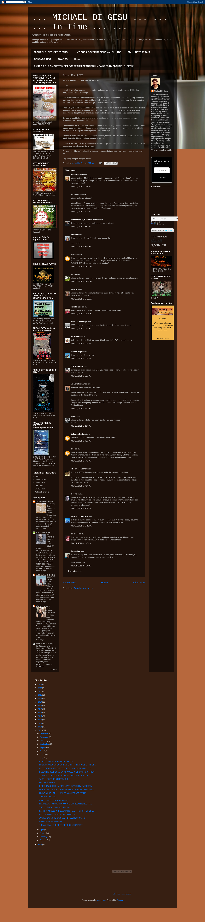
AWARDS (63, 59)
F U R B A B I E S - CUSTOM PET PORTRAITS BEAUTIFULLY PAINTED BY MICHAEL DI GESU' (84, 66)
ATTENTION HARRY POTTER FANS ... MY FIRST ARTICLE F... (65, 768)
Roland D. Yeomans (79, 516)
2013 (40, 723)
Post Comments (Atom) (83, 588)
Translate (160, 224)
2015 (40, 716)
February (44, 837)
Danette (74, 255)
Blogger (120, 900)
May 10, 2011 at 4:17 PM (81, 441)
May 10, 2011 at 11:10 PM (81, 526)
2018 (40, 706)
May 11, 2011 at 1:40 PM (81, 543)
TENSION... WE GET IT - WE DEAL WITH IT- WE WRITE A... (64, 775)
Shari (73, 275)
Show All (53, 669)
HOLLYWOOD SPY (44, 533)
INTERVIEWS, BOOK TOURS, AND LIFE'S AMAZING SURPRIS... (66, 790)
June (42, 755)
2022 (40, 691)
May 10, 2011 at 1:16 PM (81, 358)
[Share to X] (110, 163)
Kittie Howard (77, 175)
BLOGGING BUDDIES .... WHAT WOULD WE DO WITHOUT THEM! (67, 772)
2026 (40, 684)
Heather (74, 289)
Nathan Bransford (42, 492)
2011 (40, 730)
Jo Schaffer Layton (79, 384)
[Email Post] (100, 163)
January (43, 840)
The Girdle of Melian (44, 501)
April (42, 830)
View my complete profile (161, 150)
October (43, 740)
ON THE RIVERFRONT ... (50, 783)
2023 (40, 688)
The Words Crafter (79, 469)
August (43, 748)
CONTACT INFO (42, 59)
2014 (40, 720)
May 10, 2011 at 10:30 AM (81, 266)
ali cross (75, 534)
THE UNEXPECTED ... (48, 797)
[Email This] (105, 163)
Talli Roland (76, 307)
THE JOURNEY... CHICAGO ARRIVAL (55, 807)
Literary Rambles (43, 606)
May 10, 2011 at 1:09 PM (81, 329)
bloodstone (101, 900)
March (43, 833)
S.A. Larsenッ (77, 366)
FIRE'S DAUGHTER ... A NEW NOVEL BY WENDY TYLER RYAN (66, 786)
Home (77, 59)
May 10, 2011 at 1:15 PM (81, 343)
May (42, 758)
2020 (40, 698)
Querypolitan (40, 482)
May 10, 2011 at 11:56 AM (81, 299)
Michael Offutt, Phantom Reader (85, 220)
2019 (40, 702)
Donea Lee (75, 551)
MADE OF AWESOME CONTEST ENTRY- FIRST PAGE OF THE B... (67, 765)
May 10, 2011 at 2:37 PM (81, 409)
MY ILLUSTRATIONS (139, 52)
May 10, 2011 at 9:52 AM (81, 246)
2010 (40, 845)
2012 (40, 727)
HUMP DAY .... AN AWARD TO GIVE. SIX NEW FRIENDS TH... (65, 804)
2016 (40, 713)
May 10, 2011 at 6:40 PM (81, 461)
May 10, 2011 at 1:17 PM (81, 376)
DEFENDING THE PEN (45, 575)
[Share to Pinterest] (116, 163)
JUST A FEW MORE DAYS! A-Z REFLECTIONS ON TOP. (62, 818)
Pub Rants (39, 486)
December (44, 733)
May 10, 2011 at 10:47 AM (81, 281)
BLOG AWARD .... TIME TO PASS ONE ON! (57, 814)
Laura (73, 417)
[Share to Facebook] (113, 163)
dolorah (74, 235)
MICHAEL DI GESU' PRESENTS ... (52, 52)
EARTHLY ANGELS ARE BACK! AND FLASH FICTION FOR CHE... (66, 811)
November (44, 737)
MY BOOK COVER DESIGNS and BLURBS (99, 52)
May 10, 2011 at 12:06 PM (81, 314)
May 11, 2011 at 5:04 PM (81, 566)
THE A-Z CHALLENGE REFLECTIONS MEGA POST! (61, 825)
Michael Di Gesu (161, 91)
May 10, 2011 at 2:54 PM (81, 426)
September (44, 744)
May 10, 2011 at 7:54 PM (81, 486)
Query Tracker (41, 479)
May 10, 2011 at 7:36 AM (81, 187)
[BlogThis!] (108, 163)
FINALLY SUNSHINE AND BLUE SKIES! (56, 761)
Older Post (139, 582)
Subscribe (162, 177)
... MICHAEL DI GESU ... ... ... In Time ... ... (100, 22)
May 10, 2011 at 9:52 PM (81, 508)
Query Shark (40, 489)
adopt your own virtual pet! (122, 894)
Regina (74, 494)
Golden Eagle (77, 352)
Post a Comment (75, 571)
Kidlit (37, 476)
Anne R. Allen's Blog (45, 644)
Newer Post (69, 582)
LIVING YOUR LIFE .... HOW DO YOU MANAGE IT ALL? (62, 793)
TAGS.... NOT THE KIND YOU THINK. (55, 779)
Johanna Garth (77, 434)
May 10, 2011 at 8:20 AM (81, 212)
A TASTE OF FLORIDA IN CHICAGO (54, 800)
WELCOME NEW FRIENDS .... (52, 822)
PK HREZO (75, 337)
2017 (40, 709)
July (42, 751)
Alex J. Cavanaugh (79, 322)
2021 (40, 695)
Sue (72, 449)
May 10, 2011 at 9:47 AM (81, 227)
